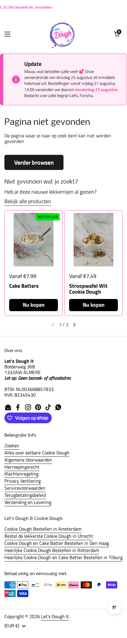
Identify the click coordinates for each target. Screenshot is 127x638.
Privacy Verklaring (22, 480)
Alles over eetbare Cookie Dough (36, 452)
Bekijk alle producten (27, 201)
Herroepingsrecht (22, 466)
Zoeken (11, 445)
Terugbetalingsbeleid (25, 495)
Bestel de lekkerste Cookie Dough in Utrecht (48, 536)
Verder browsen (34, 162)
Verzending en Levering (27, 502)
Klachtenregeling (21, 473)
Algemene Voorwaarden (28, 459)
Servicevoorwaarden (24, 487)
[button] (117, 34)
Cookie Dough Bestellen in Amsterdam (43, 528)
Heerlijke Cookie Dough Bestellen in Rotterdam (51, 550)
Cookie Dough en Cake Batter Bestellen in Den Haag (56, 543)
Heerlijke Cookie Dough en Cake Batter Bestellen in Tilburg (63, 557)
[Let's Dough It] (62, 34)
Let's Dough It (55, 616)
